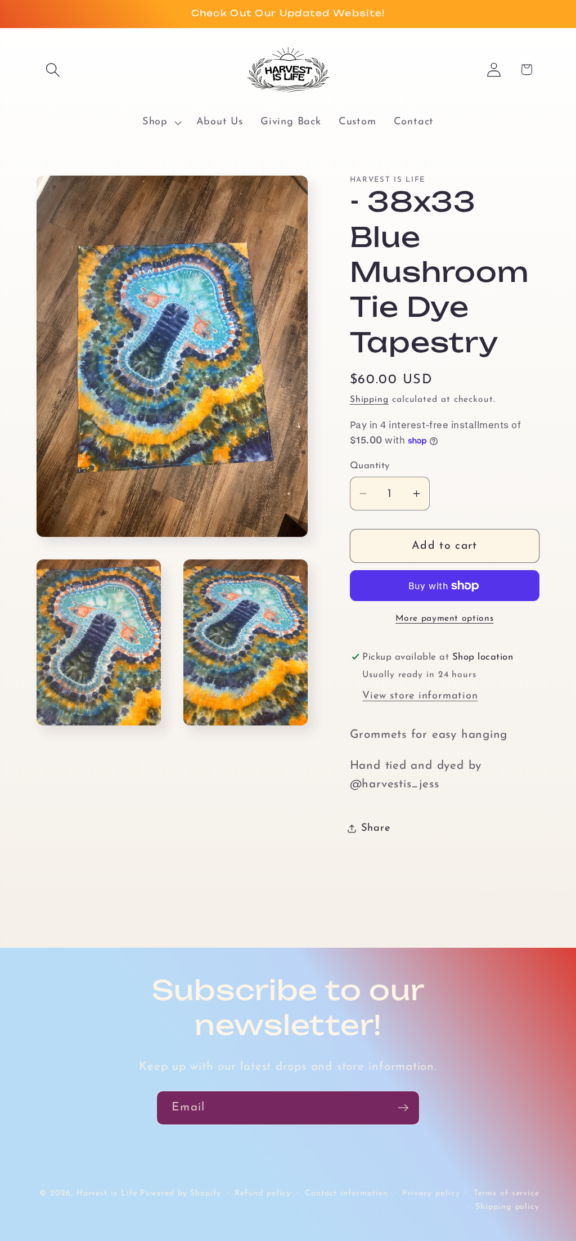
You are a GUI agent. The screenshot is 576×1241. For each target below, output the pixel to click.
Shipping (369, 399)
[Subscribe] (403, 1108)
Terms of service (506, 1193)
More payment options (444, 618)
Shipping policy (507, 1207)
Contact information (346, 1193)
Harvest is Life (106, 1193)
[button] (53, 69)
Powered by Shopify (180, 1193)
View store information (420, 696)
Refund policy (263, 1193)
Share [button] (375, 828)
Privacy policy (431, 1193)
